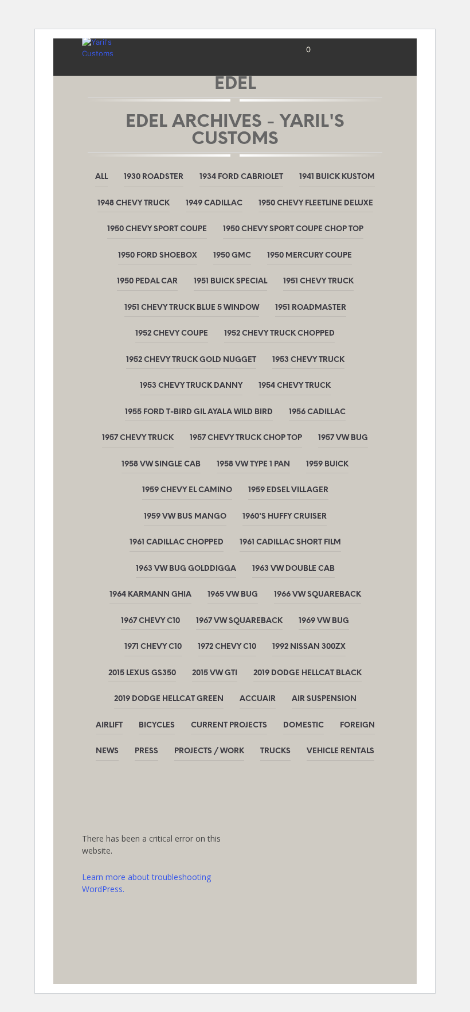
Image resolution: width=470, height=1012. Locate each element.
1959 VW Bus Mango (185, 516)
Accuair (258, 699)
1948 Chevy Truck (133, 203)
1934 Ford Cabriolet (241, 177)
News (107, 751)
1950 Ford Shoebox (157, 255)
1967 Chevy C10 (150, 621)
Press (146, 751)
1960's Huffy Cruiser (284, 516)
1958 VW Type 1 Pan (253, 464)
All (101, 177)
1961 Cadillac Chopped (177, 542)
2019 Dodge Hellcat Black (307, 673)
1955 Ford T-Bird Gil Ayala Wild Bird (199, 412)
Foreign (357, 725)
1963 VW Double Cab (293, 569)
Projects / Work (209, 751)
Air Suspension (324, 699)
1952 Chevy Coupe (171, 333)
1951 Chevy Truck (318, 281)
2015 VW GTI (214, 673)
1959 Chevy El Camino (187, 490)
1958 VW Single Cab (161, 464)
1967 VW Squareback (239, 621)
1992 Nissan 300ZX (309, 647)
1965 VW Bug (232, 594)
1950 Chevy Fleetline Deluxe (315, 203)
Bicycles (157, 725)
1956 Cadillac (317, 412)
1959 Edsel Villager (288, 490)
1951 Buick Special (230, 281)
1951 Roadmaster (310, 308)
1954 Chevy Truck (294, 386)
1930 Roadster (153, 177)
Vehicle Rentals (340, 751)
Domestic (303, 725)
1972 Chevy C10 (227, 647)
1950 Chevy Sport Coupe (157, 229)
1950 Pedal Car (147, 281)
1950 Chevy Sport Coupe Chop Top (293, 229)
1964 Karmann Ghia (150, 594)
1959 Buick (327, 464)
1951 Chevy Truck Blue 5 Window (191, 308)
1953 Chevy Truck (308, 360)
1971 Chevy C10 (153, 647)
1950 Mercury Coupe (309, 255)
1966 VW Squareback (317, 594)
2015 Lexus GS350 (142, 673)
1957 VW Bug (343, 438)
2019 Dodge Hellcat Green (169, 699)
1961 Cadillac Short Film (290, 542)
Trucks (275, 751)
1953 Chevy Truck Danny (191, 386)
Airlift (109, 725)
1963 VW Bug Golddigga (186, 569)
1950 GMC (232, 255)
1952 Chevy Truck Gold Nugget (191, 360)
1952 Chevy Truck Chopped (279, 333)
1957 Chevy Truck (138, 438)
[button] (301, 50)
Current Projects (229, 725)
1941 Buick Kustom (337, 177)
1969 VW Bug (324, 621)
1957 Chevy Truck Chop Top (246, 438)
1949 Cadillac (214, 203)
